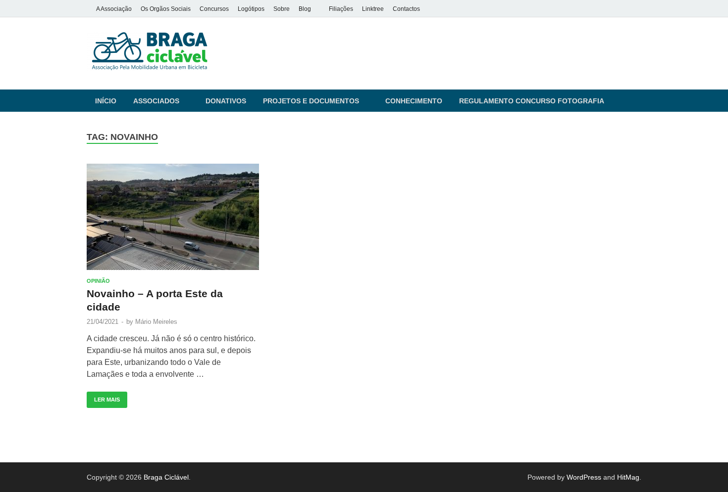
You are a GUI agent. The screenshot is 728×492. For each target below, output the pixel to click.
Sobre (281, 8)
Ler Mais (103, 397)
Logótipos (251, 8)
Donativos (226, 101)
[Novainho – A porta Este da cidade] (173, 217)
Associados (156, 101)
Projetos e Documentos (311, 101)
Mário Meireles (156, 321)
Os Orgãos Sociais (166, 8)
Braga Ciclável (166, 477)
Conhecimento (413, 101)
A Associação (114, 8)
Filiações (341, 8)
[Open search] (636, 101)
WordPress (584, 477)
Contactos (406, 8)
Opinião (98, 281)
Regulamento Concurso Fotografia (531, 101)
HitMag (628, 477)
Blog (305, 8)
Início (105, 101)
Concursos (214, 8)
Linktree (373, 8)
